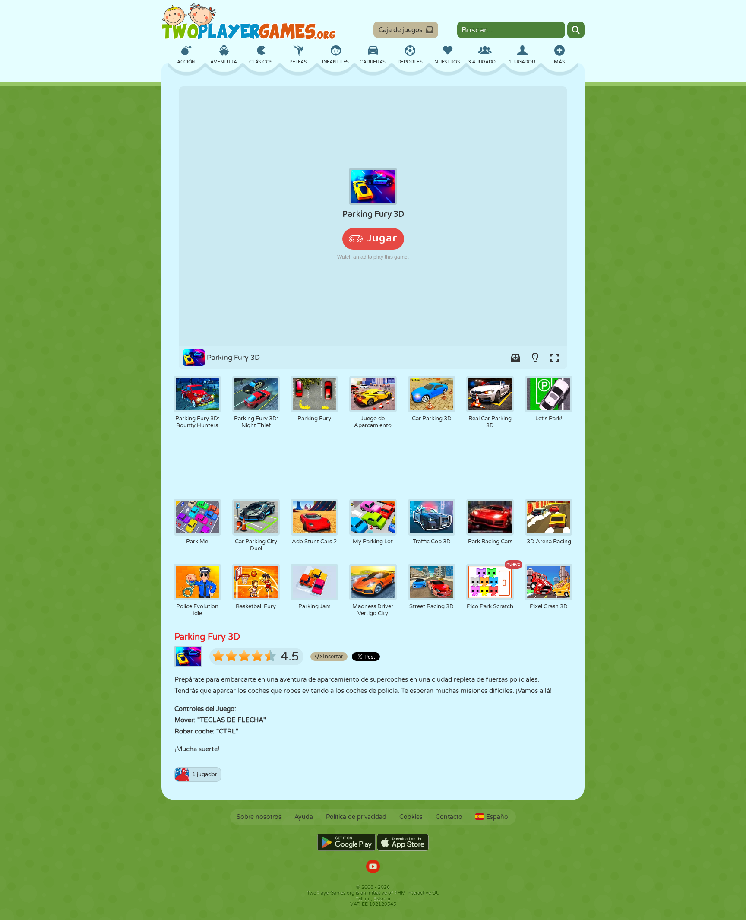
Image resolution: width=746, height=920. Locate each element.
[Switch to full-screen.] (554, 357)
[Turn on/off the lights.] (535, 357)
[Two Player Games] (248, 21)
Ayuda (303, 817)
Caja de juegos (400, 30)
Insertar (332, 656)
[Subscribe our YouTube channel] (373, 867)
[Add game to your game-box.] (515, 357)
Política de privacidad (356, 817)
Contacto (449, 817)
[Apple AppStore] (403, 842)
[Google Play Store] (346, 842)
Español (497, 817)
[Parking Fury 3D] (373, 216)
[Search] (576, 30)
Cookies (411, 817)
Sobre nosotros (259, 817)
